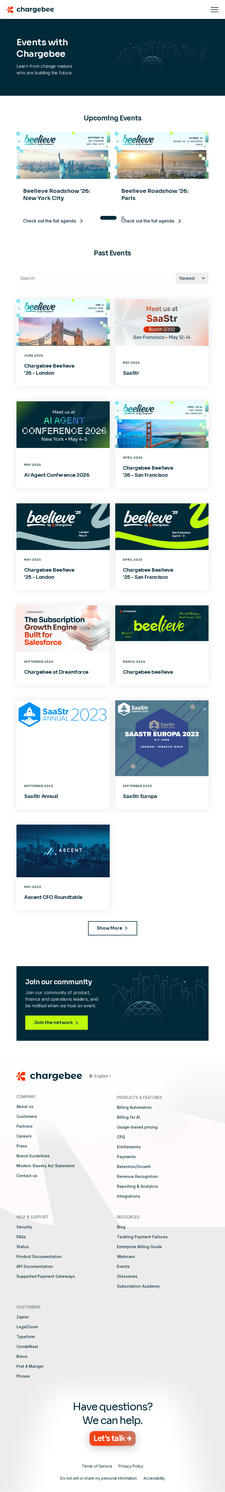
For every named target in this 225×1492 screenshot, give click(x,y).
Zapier (22, 1317)
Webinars (126, 1256)
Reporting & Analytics (137, 1186)
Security (24, 1227)
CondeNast (27, 1346)
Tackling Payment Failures (142, 1236)
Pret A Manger (30, 1366)
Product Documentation (39, 1256)
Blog (121, 1227)
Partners (24, 1126)
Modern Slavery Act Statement (45, 1165)
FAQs (21, 1236)
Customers (26, 1116)
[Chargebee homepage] (105, 9)
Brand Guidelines (33, 1155)
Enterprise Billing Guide (139, 1246)
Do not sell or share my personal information (98, 1478)
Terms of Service (97, 1465)
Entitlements (129, 1146)
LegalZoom (27, 1326)
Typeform (25, 1336)
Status (22, 1246)
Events (123, 1266)
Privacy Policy (131, 1465)
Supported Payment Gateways (45, 1276)
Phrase (23, 1376)
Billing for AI (128, 1117)
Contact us (26, 1175)
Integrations (128, 1196)
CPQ (121, 1137)
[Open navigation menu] (214, 9)
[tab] (102, 218)
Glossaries (127, 1276)
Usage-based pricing (137, 1127)
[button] (100, 1076)
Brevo (21, 1356)
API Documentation (34, 1266)
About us (24, 1106)
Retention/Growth (134, 1166)
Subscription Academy (138, 1286)
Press (21, 1146)
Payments (126, 1156)
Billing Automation (134, 1107)
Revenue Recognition (137, 1176)
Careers (24, 1136)
